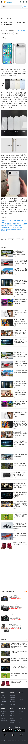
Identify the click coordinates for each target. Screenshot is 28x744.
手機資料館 (12, 699)
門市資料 (12, 711)
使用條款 (21, 720)
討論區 (2, 704)
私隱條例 (21, 722)
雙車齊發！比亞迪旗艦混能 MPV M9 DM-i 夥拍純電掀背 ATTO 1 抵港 (20, 301)
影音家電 (21, 704)
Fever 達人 (3, 697)
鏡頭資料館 (12, 697)
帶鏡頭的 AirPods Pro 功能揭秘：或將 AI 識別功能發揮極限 (20, 312)
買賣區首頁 (21, 695)
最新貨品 (12, 713)
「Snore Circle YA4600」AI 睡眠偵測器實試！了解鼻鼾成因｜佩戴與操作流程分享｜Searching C (20, 291)
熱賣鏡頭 (12, 718)
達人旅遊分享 (4, 720)
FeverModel (3, 699)
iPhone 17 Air (5, 33)
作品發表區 (3, 702)
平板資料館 (12, 702)
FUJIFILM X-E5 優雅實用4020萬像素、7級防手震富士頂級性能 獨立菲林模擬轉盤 (15, 606)
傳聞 (17, 33)
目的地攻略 (3, 716)
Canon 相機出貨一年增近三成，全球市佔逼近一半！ (20, 534)
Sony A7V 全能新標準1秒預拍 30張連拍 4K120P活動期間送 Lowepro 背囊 (15, 596)
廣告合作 (21, 716)
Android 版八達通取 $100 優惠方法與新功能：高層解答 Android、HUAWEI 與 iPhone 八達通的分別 (14, 224)
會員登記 (21, 718)
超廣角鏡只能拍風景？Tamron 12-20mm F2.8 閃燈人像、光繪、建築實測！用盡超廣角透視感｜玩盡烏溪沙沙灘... (19, 645)
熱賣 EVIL (12, 722)
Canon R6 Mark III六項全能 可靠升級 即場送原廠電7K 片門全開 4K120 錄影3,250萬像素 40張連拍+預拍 (15, 617)
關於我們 (21, 711)
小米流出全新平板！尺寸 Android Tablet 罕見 (11, 227)
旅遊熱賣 (3, 713)
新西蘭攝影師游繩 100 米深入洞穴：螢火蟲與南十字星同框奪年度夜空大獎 (20, 281)
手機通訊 (21, 699)
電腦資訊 (21, 702)
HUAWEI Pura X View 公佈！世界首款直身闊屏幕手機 (20, 544)
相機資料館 (12, 695)
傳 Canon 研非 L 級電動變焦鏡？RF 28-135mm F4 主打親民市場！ (20, 494)
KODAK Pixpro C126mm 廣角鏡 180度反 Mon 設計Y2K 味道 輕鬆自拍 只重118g (15, 626)
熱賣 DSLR (12, 720)
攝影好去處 (3, 711)
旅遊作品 (3, 718)
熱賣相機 (12, 716)
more (25, 592)
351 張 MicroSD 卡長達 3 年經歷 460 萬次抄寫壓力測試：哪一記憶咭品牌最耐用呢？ (20, 322)
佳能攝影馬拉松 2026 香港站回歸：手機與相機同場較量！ (20, 270)
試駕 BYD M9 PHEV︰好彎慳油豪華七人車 (20, 455)
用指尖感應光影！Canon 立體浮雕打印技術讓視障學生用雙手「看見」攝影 (20, 332)
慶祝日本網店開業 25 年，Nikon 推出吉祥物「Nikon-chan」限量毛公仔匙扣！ (20, 252)
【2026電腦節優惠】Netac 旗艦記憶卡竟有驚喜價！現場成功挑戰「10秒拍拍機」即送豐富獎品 (20, 504)
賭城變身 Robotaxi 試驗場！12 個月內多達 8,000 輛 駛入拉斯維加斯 (19, 485)
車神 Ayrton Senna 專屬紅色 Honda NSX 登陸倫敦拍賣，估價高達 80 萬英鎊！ (20, 261)
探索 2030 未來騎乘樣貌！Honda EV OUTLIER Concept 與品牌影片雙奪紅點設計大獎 (20, 525)
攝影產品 (21, 697)
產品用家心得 (13, 704)
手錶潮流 (21, 706)
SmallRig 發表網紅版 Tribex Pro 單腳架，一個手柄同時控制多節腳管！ (20, 341)
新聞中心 (3, 19)
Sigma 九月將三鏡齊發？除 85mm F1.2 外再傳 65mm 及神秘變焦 (19, 474)
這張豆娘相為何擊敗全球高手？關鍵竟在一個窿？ (20, 515)
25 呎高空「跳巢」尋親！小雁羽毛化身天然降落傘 (19, 464)
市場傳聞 (18, 30)
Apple (11, 33)
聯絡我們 (21, 713)
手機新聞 (23, 30)
